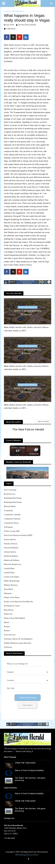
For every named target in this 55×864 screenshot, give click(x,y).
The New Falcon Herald (27, 25)
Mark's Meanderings (14, 11)
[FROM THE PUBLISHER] (8, 765)
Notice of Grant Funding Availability (29, 770)
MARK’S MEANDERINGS (27, 311)
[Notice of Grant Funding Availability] (8, 773)
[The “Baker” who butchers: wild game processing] (8, 780)
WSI (16, 855)
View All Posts (43, 421)
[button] (27, 724)
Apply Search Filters (27, 698)
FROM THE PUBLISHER (26, 763)
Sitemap (23, 855)
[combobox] (27, 672)
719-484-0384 (9, 838)
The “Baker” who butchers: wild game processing (30, 779)
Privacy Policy (32, 855)
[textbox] (10, 672)
